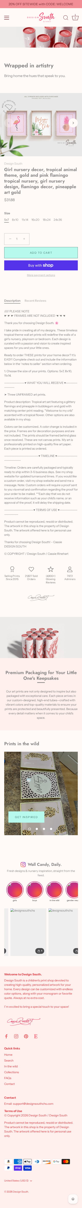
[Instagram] (16, 1036)
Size (7, 213)
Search (8, 1060)
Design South (13, 163)
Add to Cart (41, 252)
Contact (9, 1084)
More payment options (41, 275)
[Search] (65, 18)
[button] (8, 122)
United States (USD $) (16, 1180)
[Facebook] (6, 1036)
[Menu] (6, 17)
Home (8, 1055)
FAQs (7, 1078)
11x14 (25, 220)
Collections (11, 1072)
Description (12, 301)
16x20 (35, 220)
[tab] (14, 301)
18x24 (46, 220)
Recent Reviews (35, 301)
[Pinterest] (26, 1036)
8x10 (15, 220)
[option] (41, 793)
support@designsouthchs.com (33, 1104)
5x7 (6, 220)
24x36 (58, 220)
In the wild (11, 1066)
